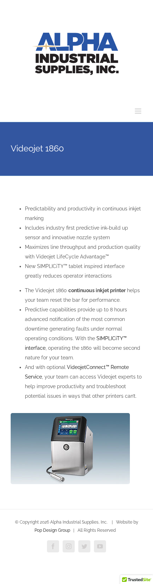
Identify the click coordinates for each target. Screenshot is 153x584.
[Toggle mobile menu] (138, 111)
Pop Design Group (52, 530)
